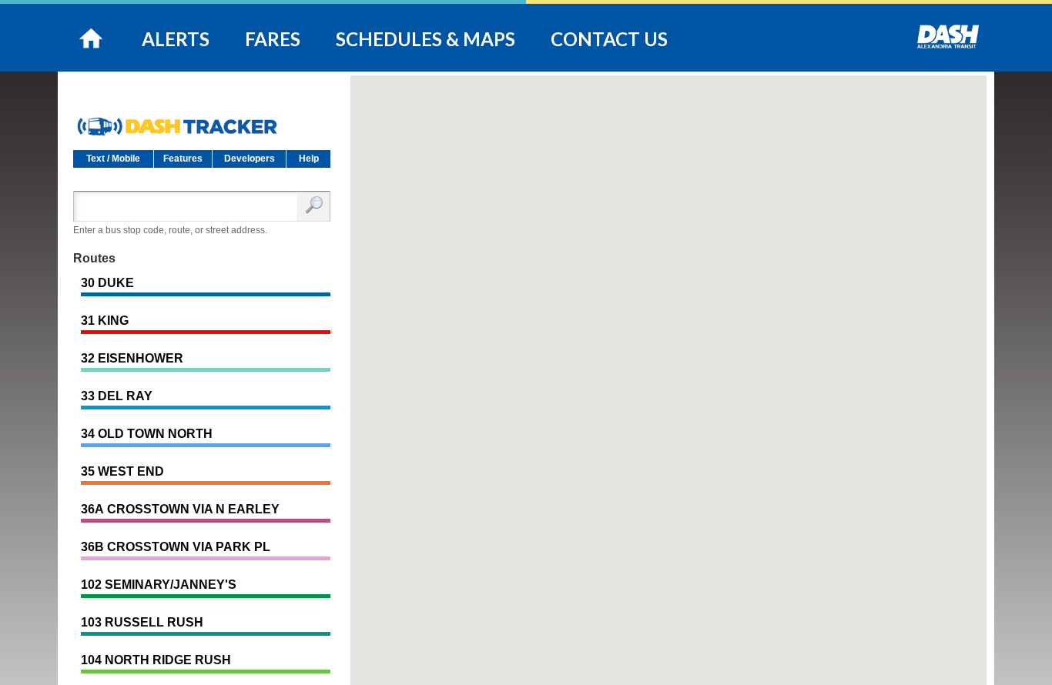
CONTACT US (609, 39)
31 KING (105, 320)
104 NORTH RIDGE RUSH (156, 660)
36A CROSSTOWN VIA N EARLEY (180, 509)
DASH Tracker (201, 120)
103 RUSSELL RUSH (142, 622)
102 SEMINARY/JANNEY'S (158, 584)
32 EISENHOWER (132, 358)
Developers (249, 158)
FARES (272, 39)
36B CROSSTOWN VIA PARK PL (175, 546)
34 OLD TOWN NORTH (147, 433)
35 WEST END (122, 471)
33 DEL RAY (116, 396)
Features (183, 158)
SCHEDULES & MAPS (425, 39)
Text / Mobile (113, 158)
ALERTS (175, 39)
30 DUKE (107, 282)
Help (309, 158)
